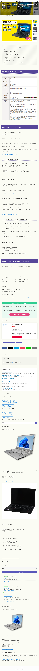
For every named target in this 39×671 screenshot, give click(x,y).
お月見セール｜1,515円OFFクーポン (8, 398)
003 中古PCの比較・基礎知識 (8, 378)
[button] (4, 348)
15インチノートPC (18, 342)
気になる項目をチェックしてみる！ (12, 51)
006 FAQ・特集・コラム (7, 388)
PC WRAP (6, 578)
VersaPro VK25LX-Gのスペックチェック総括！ (14, 62)
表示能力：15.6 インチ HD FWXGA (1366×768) (15, 57)
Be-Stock (5, 588)
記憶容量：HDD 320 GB (11, 56)
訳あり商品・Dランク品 (6, 405)
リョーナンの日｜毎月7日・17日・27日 (9, 401)
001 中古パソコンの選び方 (7, 372)
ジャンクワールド (7, 596)
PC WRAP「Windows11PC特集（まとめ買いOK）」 (12, 659)
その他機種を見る (6, 590)
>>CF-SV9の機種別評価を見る (7, 649)
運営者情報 (22, 667)
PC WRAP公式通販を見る (6, 417)
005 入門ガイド (5, 385)
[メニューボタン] (38, 1)
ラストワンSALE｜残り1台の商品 (8, 404)
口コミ (9, 578)
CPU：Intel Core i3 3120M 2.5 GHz (13, 53)
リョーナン (6, 575)
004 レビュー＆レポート (7, 381)
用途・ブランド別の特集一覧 (7, 413)
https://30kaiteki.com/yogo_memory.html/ (10, 175)
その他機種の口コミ (12, 590)
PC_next (5, 585)
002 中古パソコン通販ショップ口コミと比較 (10, 375)
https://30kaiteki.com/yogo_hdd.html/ (9, 193)
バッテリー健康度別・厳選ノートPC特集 (9, 402)
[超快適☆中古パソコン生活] (19, 1)
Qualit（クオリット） (7, 581)
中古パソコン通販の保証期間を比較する (9, 601)
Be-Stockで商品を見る (16, 337)
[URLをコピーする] (34, 348)
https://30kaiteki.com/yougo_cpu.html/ (9, 154)
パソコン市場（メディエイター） (9, 592)
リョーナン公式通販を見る (7, 406)
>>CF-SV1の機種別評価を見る (7, 481)
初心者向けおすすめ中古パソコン (8, 414)
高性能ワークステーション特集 (7, 416)
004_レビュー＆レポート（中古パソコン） (9, 342)
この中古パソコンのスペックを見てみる (13, 49)
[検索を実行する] (36, 423)
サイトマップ (17, 667)
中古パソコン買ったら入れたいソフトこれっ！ (10, 558)
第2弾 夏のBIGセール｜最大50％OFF (8, 400)
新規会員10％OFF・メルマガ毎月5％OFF (9, 410)
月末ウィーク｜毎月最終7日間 (7, 412)
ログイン (13, 362)
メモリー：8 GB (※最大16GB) (12, 54)
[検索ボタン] (1, 1)
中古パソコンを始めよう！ (7, 555)
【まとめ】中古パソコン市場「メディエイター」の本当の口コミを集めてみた (17, 297)
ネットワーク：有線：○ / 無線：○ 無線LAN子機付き (16, 58)
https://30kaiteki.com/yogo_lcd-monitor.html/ (10, 214)
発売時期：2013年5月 (11, 60)
